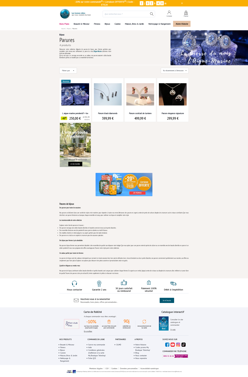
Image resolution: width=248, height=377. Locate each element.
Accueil (63, 29)
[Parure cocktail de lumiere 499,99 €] (140, 95)
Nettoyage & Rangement (159, 24)
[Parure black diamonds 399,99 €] (107, 95)
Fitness (97, 24)
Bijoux (107, 24)
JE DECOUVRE (75, 164)
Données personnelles (129, 368)
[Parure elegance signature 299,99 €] (172, 95)
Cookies (114, 368)
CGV (107, 368)
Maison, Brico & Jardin (134, 24)
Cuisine (118, 24)
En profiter (88, 331)
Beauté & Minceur (81, 24)
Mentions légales (96, 368)
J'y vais (173, 329)
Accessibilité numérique (149, 368)
